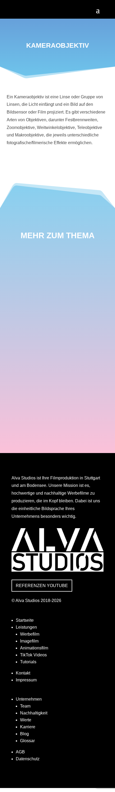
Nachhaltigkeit (33, 713)
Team (25, 706)
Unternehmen (29, 699)
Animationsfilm (34, 648)
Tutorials (28, 662)
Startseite (25, 620)
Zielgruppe (32, 322)
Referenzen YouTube (42, 585)
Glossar (27, 740)
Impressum (26, 680)
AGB (20, 752)
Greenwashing (37, 407)
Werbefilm (29, 634)
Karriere (27, 727)
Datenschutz (28, 759)
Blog (24, 734)
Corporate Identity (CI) (48, 379)
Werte (25, 720)
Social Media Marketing (49, 294)
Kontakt (23, 673)
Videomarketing (39, 266)
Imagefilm (29, 641)
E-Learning (32, 351)
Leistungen (26, 627)
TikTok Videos (33, 655)
